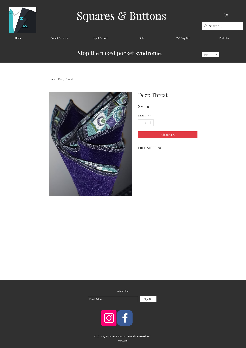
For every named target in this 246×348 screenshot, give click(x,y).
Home (52, 79)
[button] (226, 15)
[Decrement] (141, 122)
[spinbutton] (145, 122)
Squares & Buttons (121, 15)
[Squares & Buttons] (125, 318)
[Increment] (150, 122)
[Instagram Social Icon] (108, 318)
